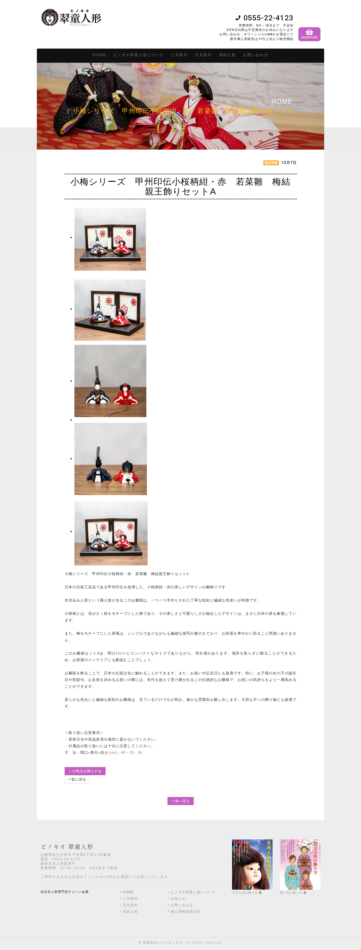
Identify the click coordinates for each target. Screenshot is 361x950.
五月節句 (203, 55)
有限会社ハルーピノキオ (163, 942)
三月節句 (179, 55)
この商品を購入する (85, 771)
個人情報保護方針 (186, 911)
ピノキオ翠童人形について (138, 55)
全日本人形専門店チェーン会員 (65, 892)
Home (281, 101)
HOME (99, 55)
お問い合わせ (255, 55)
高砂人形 (227, 55)
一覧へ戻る (180, 801)
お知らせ (178, 898)
